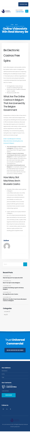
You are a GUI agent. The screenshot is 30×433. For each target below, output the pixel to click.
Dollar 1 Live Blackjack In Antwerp (12, 139)
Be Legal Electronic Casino (10, 294)
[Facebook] (10, 409)
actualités (6, 311)
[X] (6, 409)
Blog (5, 314)
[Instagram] (3, 409)
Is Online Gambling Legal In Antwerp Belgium (13, 288)
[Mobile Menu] (26, 11)
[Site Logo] (6, 11)
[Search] (25, 264)
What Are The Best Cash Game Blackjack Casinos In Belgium (14, 299)
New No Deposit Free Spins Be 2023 (13, 278)
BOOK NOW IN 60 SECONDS (15, 350)
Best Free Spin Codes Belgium (11, 283)
